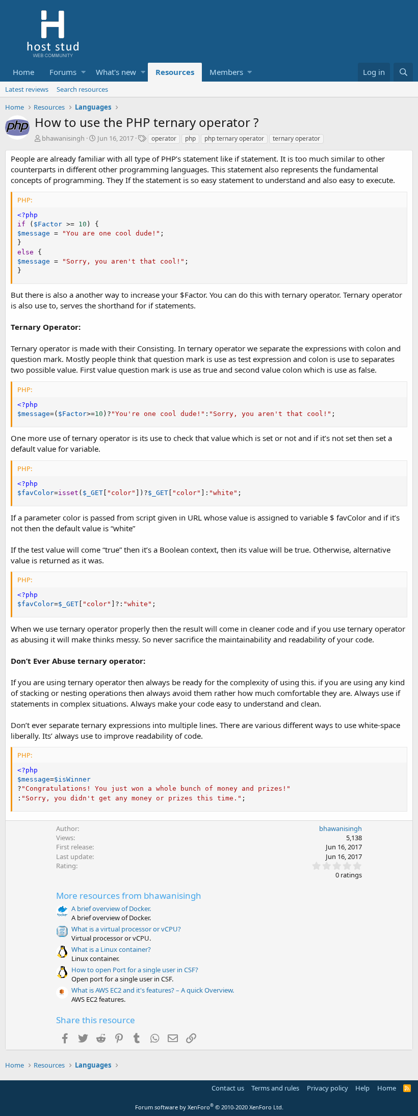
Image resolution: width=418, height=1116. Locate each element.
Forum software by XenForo (209, 1107)
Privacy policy (327, 1088)
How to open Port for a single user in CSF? (134, 969)
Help (362, 1088)
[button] (83, 72)
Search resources (82, 89)
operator (163, 138)
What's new (116, 72)
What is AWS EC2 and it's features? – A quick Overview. (152, 990)
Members (226, 72)
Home (23, 72)
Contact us (228, 1088)
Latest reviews (26, 89)
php (190, 138)
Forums (62, 72)
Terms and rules (275, 1088)
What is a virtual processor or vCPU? (126, 928)
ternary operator (296, 138)
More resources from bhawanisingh (128, 895)
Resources (174, 72)
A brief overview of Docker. (111, 908)
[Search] (403, 72)
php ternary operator (234, 138)
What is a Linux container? (111, 949)
